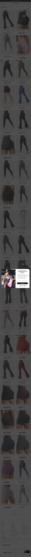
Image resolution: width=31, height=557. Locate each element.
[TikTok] (24, 286)
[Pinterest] (22, 286)
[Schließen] (29, 269)
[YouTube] (26, 286)
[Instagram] (21, 286)
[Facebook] (19, 286)
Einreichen (22, 283)
